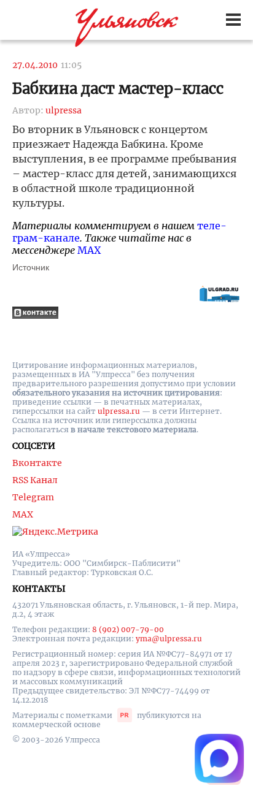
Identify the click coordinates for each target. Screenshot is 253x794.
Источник (30, 267)
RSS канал (35, 480)
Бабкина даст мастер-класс (118, 88)
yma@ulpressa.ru (169, 638)
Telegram (33, 497)
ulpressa (63, 110)
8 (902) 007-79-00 (128, 629)
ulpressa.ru (119, 411)
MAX (89, 250)
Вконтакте (37, 462)
